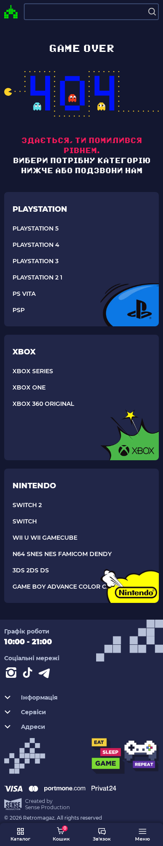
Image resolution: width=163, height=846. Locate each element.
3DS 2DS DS (31, 570)
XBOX (24, 351)
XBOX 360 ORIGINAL (43, 404)
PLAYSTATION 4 (36, 245)
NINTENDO (34, 485)
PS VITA (24, 293)
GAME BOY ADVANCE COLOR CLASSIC (70, 586)
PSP (19, 310)
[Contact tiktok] (29, 674)
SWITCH (25, 521)
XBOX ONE (29, 387)
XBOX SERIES (33, 371)
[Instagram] (12, 674)
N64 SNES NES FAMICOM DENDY (62, 554)
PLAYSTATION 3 (36, 261)
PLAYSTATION (40, 209)
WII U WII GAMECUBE (45, 537)
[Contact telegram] (46, 674)
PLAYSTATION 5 (36, 228)
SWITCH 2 (27, 505)
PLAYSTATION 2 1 (37, 277)
